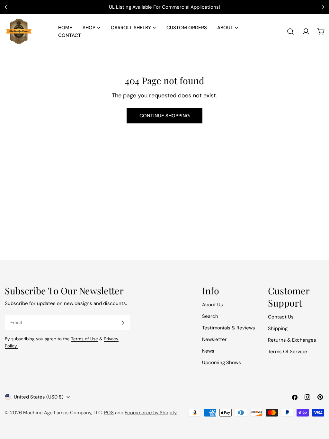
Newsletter (214, 339)
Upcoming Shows (221, 362)
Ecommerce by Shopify (151, 412)
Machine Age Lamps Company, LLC (62, 412)
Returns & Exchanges (292, 340)
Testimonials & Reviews (228, 328)
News (208, 351)
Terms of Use (84, 339)
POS (109, 412)
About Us (212, 304)
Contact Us (281, 317)
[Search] (290, 31)
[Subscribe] (122, 322)
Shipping (278, 328)
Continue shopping (164, 115)
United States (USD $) (39, 397)
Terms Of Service (287, 351)
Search (210, 316)
